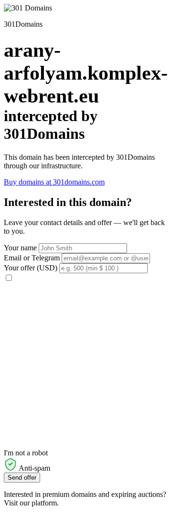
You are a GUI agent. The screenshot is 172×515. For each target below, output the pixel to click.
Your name (20, 248)
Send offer (22, 477)
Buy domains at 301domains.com (54, 182)
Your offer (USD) (30, 268)
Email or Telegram (32, 258)
